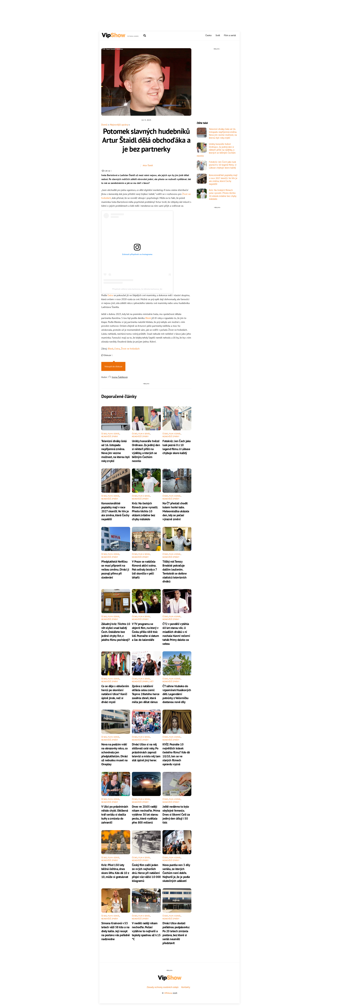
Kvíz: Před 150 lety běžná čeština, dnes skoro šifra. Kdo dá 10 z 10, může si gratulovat (115, 871)
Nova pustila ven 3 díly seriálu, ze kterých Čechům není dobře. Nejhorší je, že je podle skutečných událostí (176, 873)
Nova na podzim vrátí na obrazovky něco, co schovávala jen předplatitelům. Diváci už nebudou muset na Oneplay (114, 754)
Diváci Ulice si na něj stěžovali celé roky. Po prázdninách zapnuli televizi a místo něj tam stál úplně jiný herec (146, 752)
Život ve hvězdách (130, 348)
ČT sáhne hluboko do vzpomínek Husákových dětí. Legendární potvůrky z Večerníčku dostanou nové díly (176, 694)
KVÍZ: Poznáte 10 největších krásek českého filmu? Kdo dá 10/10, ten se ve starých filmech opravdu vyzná (176, 754)
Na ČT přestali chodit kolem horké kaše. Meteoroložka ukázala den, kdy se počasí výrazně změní (175, 511)
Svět (218, 35)
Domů (104, 124)
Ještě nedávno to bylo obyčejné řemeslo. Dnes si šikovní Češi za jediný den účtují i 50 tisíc (176, 814)
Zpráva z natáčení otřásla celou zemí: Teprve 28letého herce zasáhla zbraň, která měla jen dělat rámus (145, 694)
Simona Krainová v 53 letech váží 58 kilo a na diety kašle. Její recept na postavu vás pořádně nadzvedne (115, 931)
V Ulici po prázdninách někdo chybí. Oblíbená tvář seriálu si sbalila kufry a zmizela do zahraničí (114, 814)
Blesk (148, 318)
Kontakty (185, 987)
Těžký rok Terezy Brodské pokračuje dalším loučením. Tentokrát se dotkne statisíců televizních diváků (174, 571)
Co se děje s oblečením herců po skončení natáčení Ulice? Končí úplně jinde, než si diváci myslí (115, 694)
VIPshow (168, 993)
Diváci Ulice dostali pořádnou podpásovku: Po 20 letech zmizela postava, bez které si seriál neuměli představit (176, 933)
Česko (208, 35)
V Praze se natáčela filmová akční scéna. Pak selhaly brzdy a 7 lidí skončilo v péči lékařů (144, 569)
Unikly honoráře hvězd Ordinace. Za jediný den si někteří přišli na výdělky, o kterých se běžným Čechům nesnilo (146, 451)
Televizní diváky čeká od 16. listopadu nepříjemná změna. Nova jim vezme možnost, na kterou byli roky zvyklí (115, 451)
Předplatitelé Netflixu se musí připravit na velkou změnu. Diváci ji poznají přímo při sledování (115, 569)
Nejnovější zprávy (119, 124)
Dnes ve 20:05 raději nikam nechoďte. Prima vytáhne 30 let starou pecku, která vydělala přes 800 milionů (146, 814)
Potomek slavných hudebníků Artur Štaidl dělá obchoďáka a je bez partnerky (146, 140)
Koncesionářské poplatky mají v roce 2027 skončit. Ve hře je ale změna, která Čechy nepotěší (115, 511)
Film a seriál (230, 35)
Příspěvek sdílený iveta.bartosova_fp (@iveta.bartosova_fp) (137, 289)
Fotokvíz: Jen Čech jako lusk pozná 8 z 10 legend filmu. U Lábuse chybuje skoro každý (176, 447)
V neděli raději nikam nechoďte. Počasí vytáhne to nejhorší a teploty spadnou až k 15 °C (146, 931)
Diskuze (108, 355)
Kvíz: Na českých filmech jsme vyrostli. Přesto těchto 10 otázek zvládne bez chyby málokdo (145, 511)
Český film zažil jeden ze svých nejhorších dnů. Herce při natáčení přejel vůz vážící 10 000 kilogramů (146, 873)
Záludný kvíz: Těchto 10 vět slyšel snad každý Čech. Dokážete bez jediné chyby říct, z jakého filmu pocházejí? (115, 632)
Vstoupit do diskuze (113, 366)
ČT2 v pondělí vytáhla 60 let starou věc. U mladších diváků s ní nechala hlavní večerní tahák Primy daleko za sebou (176, 634)
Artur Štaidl (148, 165)
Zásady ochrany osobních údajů (163, 987)
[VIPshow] (113, 37)
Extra (110, 295)
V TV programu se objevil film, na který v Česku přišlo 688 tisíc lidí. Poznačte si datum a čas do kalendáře (145, 632)
